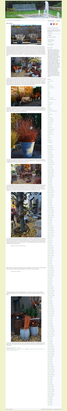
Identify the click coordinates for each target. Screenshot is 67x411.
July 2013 (49, 318)
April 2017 (49, 243)
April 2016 (49, 263)
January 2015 (50, 288)
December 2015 (50, 270)
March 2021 (49, 167)
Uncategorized (50, 142)
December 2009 (50, 389)
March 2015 (49, 285)
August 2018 (50, 217)
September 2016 (50, 255)
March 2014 (49, 305)
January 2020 (50, 189)
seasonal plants (50, 109)
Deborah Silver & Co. (33, 8)
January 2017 (50, 248)
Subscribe (49, 35)
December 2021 (50, 162)
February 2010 (50, 386)
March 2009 (49, 404)
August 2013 (50, 316)
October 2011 (50, 353)
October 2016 (50, 253)
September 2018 (50, 215)
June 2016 (49, 260)
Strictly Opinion (50, 127)
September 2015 (50, 275)
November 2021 (50, 164)
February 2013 (50, 326)
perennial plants (50, 102)
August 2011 (50, 356)
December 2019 (50, 190)
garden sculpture (50, 81)
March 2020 (49, 185)
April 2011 (49, 363)
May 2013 (49, 321)
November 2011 (50, 351)
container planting (50, 86)
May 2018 (49, 222)
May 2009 (49, 401)
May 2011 (49, 361)
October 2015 (50, 273)
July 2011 (49, 358)
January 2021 (50, 169)
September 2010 (50, 374)
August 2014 (50, 296)
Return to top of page (9, 409)
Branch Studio (50, 41)
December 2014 (50, 290)
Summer (49, 84)
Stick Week (9, 23)
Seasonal (49, 139)
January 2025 (50, 157)
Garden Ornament (50, 130)
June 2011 (49, 359)
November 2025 (50, 149)
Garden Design (50, 122)
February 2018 (50, 227)
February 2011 (50, 366)
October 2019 (50, 194)
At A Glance (49, 137)
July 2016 (49, 258)
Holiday (49, 112)
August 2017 (50, 237)
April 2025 (49, 152)
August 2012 (50, 336)
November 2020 (50, 172)
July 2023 (49, 159)
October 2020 (50, 174)
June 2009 (49, 399)
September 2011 (50, 354)
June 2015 (49, 280)
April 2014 (49, 303)
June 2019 (49, 200)
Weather (49, 107)
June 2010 (49, 379)
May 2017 (49, 242)
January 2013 (50, 328)
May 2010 (49, 381)
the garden (49, 104)
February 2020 (50, 187)
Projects (49, 135)
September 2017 (50, 235)
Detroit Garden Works (51, 40)
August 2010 (50, 376)
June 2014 (49, 300)
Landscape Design (51, 119)
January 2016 (50, 268)
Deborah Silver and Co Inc (52, 99)
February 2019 (50, 207)
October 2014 (50, 293)
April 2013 (49, 323)
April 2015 (49, 283)
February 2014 (50, 306)
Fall (48, 89)
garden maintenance (51, 87)
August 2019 (50, 197)
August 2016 (50, 257)
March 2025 (49, 154)
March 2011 (49, 364)
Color (48, 91)
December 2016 (50, 250)
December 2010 (50, 369)
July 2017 (49, 238)
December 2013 (50, 310)
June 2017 (49, 240)
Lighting (49, 92)
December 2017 (50, 230)
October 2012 (50, 333)
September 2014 (50, 295)
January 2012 (50, 348)
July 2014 (49, 298)
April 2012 (49, 343)
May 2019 (49, 202)
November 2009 (50, 391)
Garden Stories (50, 114)
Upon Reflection (50, 117)
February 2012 (50, 346)
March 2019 (49, 205)
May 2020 (49, 182)
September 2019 (50, 195)
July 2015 (49, 278)
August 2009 (50, 396)
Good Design (50, 124)
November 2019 (50, 192)
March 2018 (49, 225)
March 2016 (49, 265)
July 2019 (49, 199)
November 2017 (50, 232)
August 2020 (50, 177)
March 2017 (49, 245)
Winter (49, 94)
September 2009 (50, 394)
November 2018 (50, 212)
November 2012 (50, 331)
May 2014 (49, 301)
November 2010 (50, 371)
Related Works (50, 140)
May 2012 (49, 341)
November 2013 (50, 311)
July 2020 (49, 179)
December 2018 (50, 210)
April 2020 (49, 184)
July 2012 (49, 338)
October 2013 (50, 313)
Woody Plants (50, 132)
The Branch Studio (51, 97)
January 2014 (50, 308)
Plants (49, 82)
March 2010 (49, 384)
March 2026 (49, 147)
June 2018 (49, 220)
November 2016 (50, 252)
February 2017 (50, 247)
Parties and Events (51, 134)
